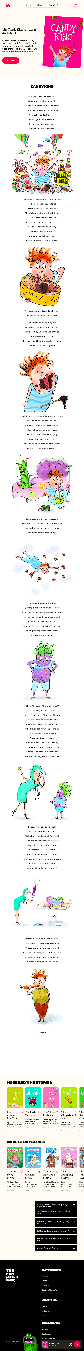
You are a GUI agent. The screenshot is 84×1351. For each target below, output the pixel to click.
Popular (45, 1276)
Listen (40, 5)
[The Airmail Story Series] (33, 1169)
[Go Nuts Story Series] (15, 1169)
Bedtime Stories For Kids (50, 1291)
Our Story (45, 1306)
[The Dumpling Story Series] (69, 1169)
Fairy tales (46, 1285)
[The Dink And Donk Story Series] (51, 1169)
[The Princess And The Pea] (15, 1109)
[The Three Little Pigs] (51, 1109)
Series (44, 1281)
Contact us (46, 1334)
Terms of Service (48, 1338)
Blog (44, 1315)
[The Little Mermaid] (33, 1109)
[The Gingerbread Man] (69, 1109)
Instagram (46, 1311)
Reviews (45, 1329)
